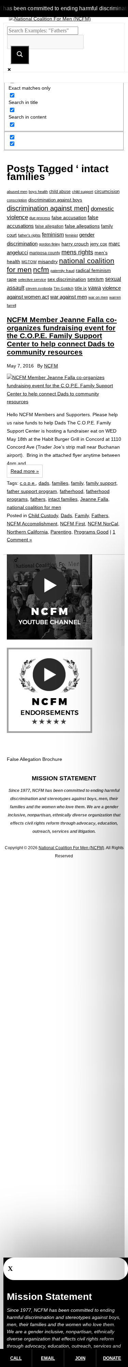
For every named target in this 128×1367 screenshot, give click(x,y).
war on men (98, 297)
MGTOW (29, 262)
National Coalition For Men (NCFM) (71, 847)
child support (82, 192)
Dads (66, 515)
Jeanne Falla (94, 499)
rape (12, 279)
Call (16, 1358)
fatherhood (71, 491)
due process (39, 218)
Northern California (27, 532)
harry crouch (75, 243)
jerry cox (98, 243)
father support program (32, 491)
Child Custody (43, 515)
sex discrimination (66, 279)
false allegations (82, 226)
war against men (68, 297)
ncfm (41, 270)
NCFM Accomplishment (32, 523)
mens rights (77, 252)
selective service (32, 279)
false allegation (49, 226)
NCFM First (72, 523)
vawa (94, 288)
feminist (71, 235)
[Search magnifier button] (20, 55)
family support (101, 483)
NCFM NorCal (103, 523)
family (77, 483)
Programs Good (91, 532)
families (60, 483)
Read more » (25, 471)
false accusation (69, 217)
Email (48, 1358)
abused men (17, 192)
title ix (81, 288)
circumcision (107, 191)
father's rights (29, 235)
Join (80, 1358)
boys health (38, 192)
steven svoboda (39, 288)
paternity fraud (62, 271)
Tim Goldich (63, 288)
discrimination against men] (48, 208)
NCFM (51, 366)
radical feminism (93, 270)
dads (44, 483)
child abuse (60, 191)
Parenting (61, 532)
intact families (62, 499)
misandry (48, 261)
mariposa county (44, 253)
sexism (95, 279)
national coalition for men (34, 507)
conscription (17, 200)
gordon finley (49, 244)
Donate (112, 1358)
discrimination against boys (55, 199)
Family (82, 515)
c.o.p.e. (28, 483)
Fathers (99, 515)
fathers (37, 499)
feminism (53, 234)
